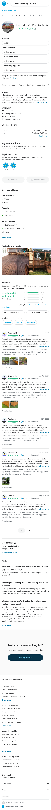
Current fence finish (10, 57)
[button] (8, 27)
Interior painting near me (10, 734)
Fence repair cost (8, 686)
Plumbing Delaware (8, 715)
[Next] (29, 530)
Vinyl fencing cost (8, 693)
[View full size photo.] (15, 261)
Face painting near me (9, 744)
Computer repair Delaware (11, 712)
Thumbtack (6, 16)
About (4, 85)
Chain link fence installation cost (13, 696)
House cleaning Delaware (11, 708)
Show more (6, 700)
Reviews (30, 85)
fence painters (17, 16)
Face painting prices (9, 683)
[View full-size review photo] (5, 361)
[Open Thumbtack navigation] (5, 3)
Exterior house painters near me (13, 741)
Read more (43, 136)
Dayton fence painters (10, 763)
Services (12, 85)
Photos (21, 85)
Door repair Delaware (9, 719)
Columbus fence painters (10, 760)
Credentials (40, 85)
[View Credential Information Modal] (14, 543)
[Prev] (21, 530)
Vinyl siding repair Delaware (11, 722)
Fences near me (7, 748)
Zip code (5, 38)
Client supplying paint (11, 66)
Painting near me (8, 737)
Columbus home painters (10, 767)
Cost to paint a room (9, 689)
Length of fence (8, 48)
